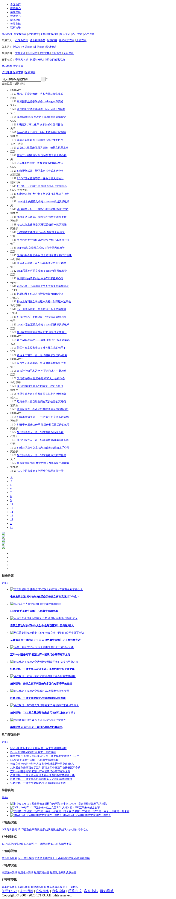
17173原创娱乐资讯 (28, 829)
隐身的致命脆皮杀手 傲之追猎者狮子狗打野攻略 (44, 255)
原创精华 (56, 53)
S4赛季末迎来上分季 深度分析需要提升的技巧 (43, 424)
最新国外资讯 (9, 872)
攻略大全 (20, 53)
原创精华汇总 (80, 829)
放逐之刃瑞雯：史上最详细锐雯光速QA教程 (42, 355)
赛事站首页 (8, 887)
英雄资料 (15, 12)
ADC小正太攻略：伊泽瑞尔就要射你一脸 (40, 470)
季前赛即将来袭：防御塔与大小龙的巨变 (40, 139)
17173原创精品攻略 (13, 843)
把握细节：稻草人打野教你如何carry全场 (40, 293)
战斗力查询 (21, 40)
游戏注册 (7, 72)
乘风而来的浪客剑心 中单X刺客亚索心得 (40, 278)
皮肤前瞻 (39, 46)
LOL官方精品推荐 (61, 843)
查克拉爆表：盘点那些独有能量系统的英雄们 (42, 409)
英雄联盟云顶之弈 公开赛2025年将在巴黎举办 (36, 727)
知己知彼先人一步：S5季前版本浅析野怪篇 (41, 455)
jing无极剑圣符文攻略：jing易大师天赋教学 (41, 116)
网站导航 (107, 891)
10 (11, 504)
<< (11, 477)
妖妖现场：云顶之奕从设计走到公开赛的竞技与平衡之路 (42, 669)
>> (11, 527)
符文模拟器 (20, 33)
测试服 (16, 46)
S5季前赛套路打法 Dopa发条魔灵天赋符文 (41, 232)
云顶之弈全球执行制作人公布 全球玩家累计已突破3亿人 (42, 625)
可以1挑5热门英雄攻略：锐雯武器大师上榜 (41, 316)
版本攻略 (15, 19)
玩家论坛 (15, 27)
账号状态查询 (66, 40)
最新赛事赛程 (54, 887)
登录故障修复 (37, 40)
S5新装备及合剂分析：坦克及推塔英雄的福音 (43, 193)
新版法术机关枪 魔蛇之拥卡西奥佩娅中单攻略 (43, 463)
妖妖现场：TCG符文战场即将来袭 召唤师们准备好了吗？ (43, 712)
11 (11, 507)
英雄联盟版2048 (49, 33)
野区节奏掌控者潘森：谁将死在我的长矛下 (41, 347)
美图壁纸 (15, 23)
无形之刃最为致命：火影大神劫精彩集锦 (40, 93)
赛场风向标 (21, 59)
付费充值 (18, 66)
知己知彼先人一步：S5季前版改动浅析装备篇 (43, 439)
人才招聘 (26, 891)
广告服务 (42, 891)
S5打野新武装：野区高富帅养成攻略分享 (40, 170)
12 (11, 511)
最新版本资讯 (25, 872)
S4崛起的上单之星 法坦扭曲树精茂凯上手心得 (43, 447)
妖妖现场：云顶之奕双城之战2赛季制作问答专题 (38, 698)
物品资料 (7, 33)
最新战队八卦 (64, 829)
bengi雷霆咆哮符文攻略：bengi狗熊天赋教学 (42, 270)
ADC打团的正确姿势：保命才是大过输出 (40, 178)
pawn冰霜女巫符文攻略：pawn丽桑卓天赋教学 (43, 324)
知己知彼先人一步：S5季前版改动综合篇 (40, 432)
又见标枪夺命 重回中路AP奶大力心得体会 (41, 378)
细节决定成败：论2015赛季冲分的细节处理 (41, 263)
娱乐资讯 (65, 33)
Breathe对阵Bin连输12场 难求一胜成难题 (33, 752)
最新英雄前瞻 (41, 872)
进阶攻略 (44, 53)
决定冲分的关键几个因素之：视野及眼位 (40, 386)
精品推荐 (7, 66)
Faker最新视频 (26, 858)
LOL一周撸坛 (70, 887)
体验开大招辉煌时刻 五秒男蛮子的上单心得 (42, 155)
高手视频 (89, 33)
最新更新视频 (9, 858)
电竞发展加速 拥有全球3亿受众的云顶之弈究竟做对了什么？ (44, 596)
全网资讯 (68, 53)
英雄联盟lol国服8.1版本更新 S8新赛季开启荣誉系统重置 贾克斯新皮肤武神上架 (30, 404)
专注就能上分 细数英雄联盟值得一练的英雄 (42, 224)
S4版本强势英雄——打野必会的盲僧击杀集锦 (43, 416)
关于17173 (9, 891)
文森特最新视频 (44, 858)
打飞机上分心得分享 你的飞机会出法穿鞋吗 (42, 186)
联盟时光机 (36, 59)
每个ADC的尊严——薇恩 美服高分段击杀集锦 (43, 339)
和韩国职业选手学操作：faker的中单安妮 (40, 101)
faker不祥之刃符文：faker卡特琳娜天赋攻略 (41, 132)
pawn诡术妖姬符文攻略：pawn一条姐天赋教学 (43, 201)
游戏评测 (30, 72)
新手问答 (32, 53)
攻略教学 (33, 33)
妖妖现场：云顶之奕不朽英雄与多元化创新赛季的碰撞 (41, 683)
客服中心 (91, 891)
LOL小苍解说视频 (63, 858)
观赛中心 (15, 16)
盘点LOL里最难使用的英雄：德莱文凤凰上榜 (42, 147)
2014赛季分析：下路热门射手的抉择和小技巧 (42, 209)
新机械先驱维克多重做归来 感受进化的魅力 (42, 332)
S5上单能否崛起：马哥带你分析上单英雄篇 (41, 309)
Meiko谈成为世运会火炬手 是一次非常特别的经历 (38, 748)
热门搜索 (77, 33)
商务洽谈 (58, 891)
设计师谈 (51, 46)
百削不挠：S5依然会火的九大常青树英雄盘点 (43, 286)
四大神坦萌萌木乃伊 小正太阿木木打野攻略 (42, 370)
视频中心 (15, 8)
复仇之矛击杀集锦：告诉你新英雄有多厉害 (41, 363)
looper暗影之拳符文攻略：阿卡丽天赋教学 (41, 247)
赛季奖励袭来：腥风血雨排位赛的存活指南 (41, 393)
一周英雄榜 (44, 843)
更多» (5, 582)
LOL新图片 (30, 843)
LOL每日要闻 (9, 829)
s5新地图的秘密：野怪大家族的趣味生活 (40, 163)
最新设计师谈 (57, 872)
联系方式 (75, 891)
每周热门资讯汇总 (54, 59)
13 (11, 515)
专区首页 (15, 4)
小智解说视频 (82, 858)
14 (11, 519)
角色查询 (81, 40)
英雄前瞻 (27, 46)
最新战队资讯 (48, 829)
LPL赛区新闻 (22, 887)
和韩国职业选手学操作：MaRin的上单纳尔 (41, 109)
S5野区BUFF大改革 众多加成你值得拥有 (40, 124)
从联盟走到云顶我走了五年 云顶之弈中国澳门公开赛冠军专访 (45, 640)
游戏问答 (52, 40)
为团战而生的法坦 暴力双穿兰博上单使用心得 (43, 239)
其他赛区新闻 (38, 887)
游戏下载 (18, 72)
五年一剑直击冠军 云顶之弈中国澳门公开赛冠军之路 (40, 654)
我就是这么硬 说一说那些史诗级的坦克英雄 (42, 216)
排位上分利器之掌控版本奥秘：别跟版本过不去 (44, 301)
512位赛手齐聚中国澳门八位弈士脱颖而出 (34, 610)
